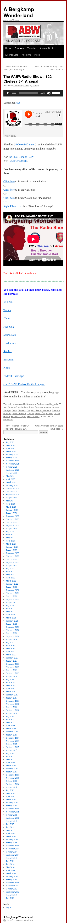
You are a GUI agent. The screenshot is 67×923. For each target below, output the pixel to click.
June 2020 (10, 645)
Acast (6, 367)
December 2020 (12, 626)
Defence (56, 410)
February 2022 (12, 583)
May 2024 (10, 500)
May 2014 (10, 867)
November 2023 (12, 519)
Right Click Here (12, 206)
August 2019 (11, 676)
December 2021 (12, 590)
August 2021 (11, 602)
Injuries (30, 413)
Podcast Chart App (13, 376)
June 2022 (10, 571)
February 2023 (12, 546)
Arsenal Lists (11, 54)
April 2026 (10, 448)
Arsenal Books (47, 48)
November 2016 (12, 777)
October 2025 (11, 466)
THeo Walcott (33, 416)
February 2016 (12, 802)
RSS (17, 102)
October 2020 (11, 633)
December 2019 (12, 663)
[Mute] (49, 93)
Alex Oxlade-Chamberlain (15, 407)
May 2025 (10, 476)
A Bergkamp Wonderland (18, 12)
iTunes (6, 318)
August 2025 (11, 473)
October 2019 (11, 670)
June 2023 (10, 534)
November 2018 (12, 703)
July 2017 (10, 753)
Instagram (8, 359)
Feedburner (9, 343)
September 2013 (12, 891)
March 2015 (11, 836)
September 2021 (12, 599)
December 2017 (12, 737)
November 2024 (12, 488)
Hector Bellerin (19, 413)
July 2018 (10, 716)
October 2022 (11, 559)
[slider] (56, 93)
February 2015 (12, 839)
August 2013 (11, 894)
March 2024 (11, 506)
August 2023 (11, 528)
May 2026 (10, 445)
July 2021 (10, 605)
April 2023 (10, 540)
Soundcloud (9, 335)
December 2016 (12, 774)
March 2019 (11, 691)
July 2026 (10, 442)
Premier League (18, 416)
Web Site (8, 302)
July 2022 (10, 568)
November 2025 (12, 463)
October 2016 (11, 780)
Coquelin (31, 410)
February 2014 (12, 876)
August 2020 (11, 639)
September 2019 (12, 673)
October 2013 (11, 888)
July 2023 (10, 531)
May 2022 (10, 574)
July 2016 (10, 790)
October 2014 (11, 851)
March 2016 (11, 799)
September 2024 (12, 494)
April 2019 (10, 688)
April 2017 (10, 762)
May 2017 (10, 759)
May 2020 (10, 648)
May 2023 (10, 537)
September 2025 (12, 469)
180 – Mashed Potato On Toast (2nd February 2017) (16, 68)
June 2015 (10, 827)
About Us (26, 54)
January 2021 (11, 623)
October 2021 (11, 596)
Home (8, 48)
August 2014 (11, 857)
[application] (33, 93)
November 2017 (12, 740)
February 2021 (12, 620)
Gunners (7, 413)
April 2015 (10, 833)
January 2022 (11, 586)
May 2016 (10, 793)
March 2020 (11, 654)
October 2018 (11, 707)
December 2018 (12, 700)
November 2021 (12, 593)
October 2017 (11, 744)
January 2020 (11, 660)
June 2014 (10, 864)
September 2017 (12, 747)
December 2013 (12, 882)
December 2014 (12, 845)
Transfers (32, 48)
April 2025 (10, 479)
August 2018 (11, 713)
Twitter (7, 310)
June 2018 (10, 719)
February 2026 (12, 454)
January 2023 (11, 549)
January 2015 (11, 842)
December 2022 (12, 553)
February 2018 (12, 731)
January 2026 (11, 457)
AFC (59, 404)
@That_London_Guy (22, 156)
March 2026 (11, 451)
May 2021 (10, 611)
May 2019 (10, 685)
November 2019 (12, 667)
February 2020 (12, 657)
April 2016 (10, 796)
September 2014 (12, 854)
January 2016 (11, 805)
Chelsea (22, 410)
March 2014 (11, 873)
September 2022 (12, 562)
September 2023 (12, 525)
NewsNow (31, 404)
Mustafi (49, 413)
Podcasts (19, 48)
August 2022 (11, 565)
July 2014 (10, 861)
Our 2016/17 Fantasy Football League (24, 384)
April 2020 (10, 651)
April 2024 (10, 503)
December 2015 (12, 808)
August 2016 (11, 787)
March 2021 (11, 617)
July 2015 (10, 824)
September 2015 (12, 817)
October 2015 (11, 814)
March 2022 (11, 580)
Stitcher (7, 351)
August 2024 (11, 497)
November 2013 (12, 885)
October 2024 (11, 491)
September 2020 (12, 636)
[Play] (8, 93)
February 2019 (12, 694)
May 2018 (10, 722)
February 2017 (12, 768)
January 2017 (11, 771)
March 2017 (11, 765)
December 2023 (12, 516)
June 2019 (10, 682)
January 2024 (11, 513)
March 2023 (11, 543)
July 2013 (10, 897)
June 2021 (10, 608)
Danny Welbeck (43, 410)
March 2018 (11, 728)
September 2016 (12, 784)
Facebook (8, 326)
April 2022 (10, 577)
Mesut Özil (40, 413)
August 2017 (11, 750)
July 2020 (10, 642)
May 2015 (10, 830)
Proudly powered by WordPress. (20, 920)
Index (37, 54)
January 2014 (11, 879)
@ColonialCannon (25, 144)
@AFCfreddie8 (18, 161)
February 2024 (12, 509)
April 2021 (10, 614)
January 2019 (11, 697)
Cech (14, 410)
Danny (35, 85)
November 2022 (12, 556)
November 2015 (12, 811)
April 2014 (10, 870)
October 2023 (11, 522)
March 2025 (11, 482)
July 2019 (10, 679)
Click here (9, 181)
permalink (8, 419)
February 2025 (12, 485)
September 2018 (12, 710)
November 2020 (12, 630)
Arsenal (47, 407)
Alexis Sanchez (36, 407)
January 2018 (11, 734)
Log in (8, 907)
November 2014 (12, 848)
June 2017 (10, 756)
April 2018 (10, 725)
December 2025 (12, 460)
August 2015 (11, 820)
